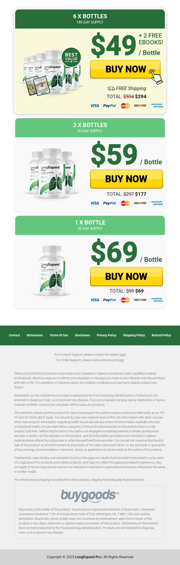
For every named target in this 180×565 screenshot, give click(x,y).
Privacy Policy (106, 335)
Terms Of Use (59, 335)
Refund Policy (161, 335)
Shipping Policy (134, 335)
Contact (14, 335)
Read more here (133, 480)
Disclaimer (82, 335)
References (35, 335)
